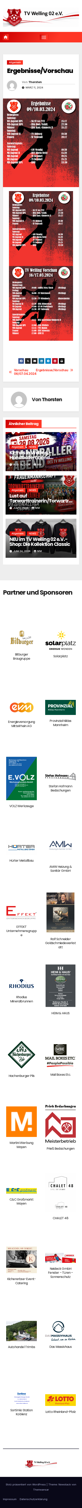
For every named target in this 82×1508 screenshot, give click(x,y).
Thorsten (35, 82)
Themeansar (41, 1489)
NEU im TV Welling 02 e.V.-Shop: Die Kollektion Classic (40, 541)
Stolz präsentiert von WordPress (26, 1484)
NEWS (32, 446)
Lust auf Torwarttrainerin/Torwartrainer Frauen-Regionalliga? (41, 501)
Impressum (10, 1499)
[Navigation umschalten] (43, 37)
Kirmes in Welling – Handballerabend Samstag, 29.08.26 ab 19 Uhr (40, 457)
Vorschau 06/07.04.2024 (25, 372)
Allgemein (15, 62)
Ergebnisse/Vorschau (54, 370)
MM (39, 464)
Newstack (65, 1484)
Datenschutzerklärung (33, 1499)
